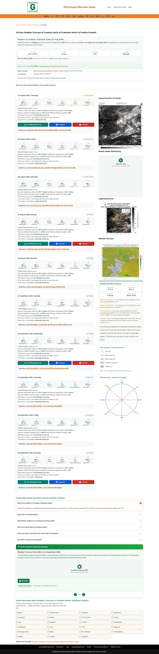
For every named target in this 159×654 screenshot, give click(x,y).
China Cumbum (86, 617)
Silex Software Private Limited (81, 651)
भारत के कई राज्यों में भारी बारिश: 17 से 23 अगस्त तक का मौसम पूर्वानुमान (44, 406)
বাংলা (52, 16)
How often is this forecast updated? (29, 539)
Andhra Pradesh (26, 25)
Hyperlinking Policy (78, 647)
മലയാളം (81, 16)
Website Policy (115, 647)
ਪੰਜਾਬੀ (57, 16)
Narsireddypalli (85, 632)
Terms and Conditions (101, 647)
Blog (130, 7)
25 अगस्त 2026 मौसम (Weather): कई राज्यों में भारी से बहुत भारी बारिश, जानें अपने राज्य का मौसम (50, 168)
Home (109, 7)
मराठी (87, 16)
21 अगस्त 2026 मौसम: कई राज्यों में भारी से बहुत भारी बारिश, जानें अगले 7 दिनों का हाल (47, 249)
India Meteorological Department (43, 71)
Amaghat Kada (53, 612)
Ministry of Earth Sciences (61, 71)
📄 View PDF (23, 581)
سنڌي (113, 16)
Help (67, 647)
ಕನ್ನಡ (74, 16)
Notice (89, 647)
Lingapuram (116, 627)
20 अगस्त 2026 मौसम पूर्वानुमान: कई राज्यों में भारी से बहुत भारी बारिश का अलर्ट (45, 287)
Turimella (52, 636)
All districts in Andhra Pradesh (55, 641)
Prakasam (36, 25)
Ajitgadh (19, 612)
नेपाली (107, 16)
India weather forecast (72, 641)
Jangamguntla (117, 622)
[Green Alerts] (32, 7)
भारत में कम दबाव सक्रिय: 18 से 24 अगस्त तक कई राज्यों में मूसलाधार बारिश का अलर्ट (47, 368)
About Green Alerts (120, 7)
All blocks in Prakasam (38, 641)
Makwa (51, 632)
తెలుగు (98, 16)
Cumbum (44, 25)
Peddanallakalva (118, 632)
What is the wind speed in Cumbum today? (32, 527)
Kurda (51, 627)
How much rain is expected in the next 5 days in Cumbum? (37, 533)
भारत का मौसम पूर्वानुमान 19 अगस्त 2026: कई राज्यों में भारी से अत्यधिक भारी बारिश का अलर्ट (49, 324)
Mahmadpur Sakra (23, 632)
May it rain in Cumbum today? (27, 514)
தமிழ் (92, 16)
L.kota (83, 627)
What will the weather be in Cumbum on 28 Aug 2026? (36, 521)
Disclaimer (59, 647)
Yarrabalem (84, 636)
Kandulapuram (21, 627)
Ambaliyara (84, 612)
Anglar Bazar (117, 612)
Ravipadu (20, 636)
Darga (19, 622)
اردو (103, 16)
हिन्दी (62, 16)
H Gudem (84, 622)
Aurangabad (21, 617)
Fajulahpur (52, 622)
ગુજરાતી (68, 16)
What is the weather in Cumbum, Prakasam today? (35, 503)
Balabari (51, 617)
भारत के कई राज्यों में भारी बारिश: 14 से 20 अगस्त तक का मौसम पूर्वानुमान (44, 444)
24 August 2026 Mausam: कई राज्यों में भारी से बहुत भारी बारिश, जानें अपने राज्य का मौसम (49, 205)
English (46, 16)
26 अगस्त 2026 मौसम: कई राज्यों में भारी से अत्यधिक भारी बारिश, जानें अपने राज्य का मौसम (48, 130)
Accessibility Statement (46, 647)
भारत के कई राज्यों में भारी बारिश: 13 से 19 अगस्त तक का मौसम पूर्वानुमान (44, 487)
